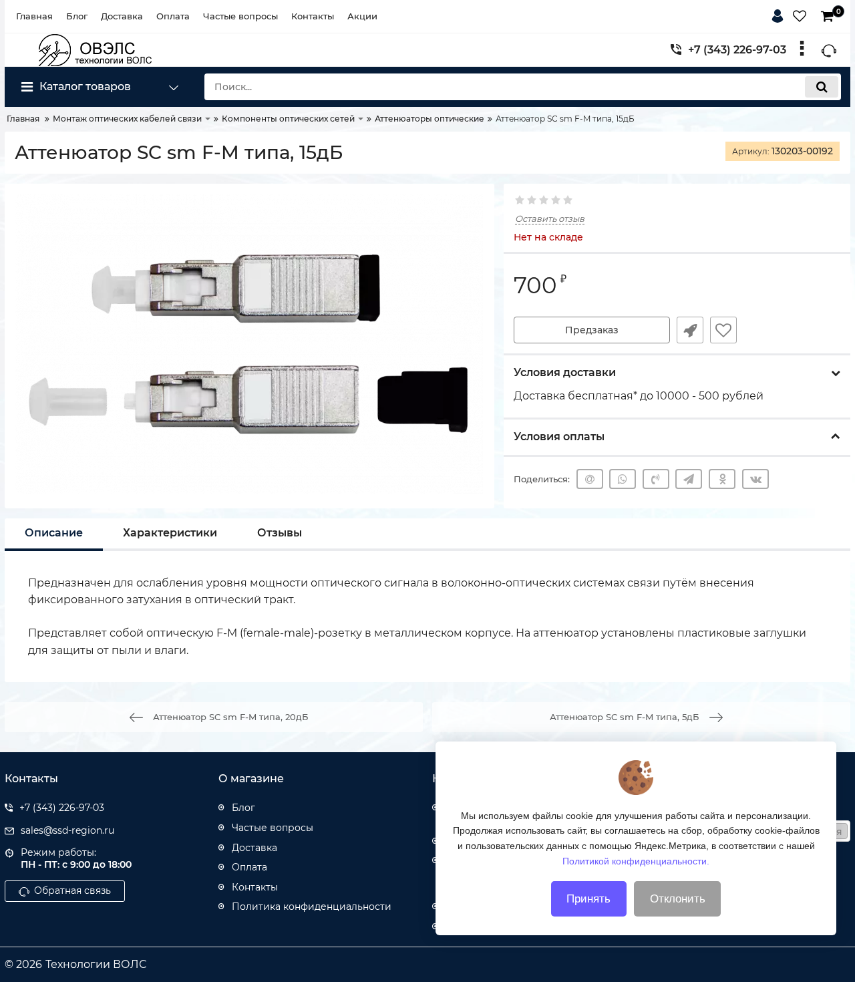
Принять (588, 898)
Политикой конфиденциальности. (635, 860)
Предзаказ (592, 330)
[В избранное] (723, 330)
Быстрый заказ (690, 330)
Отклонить (677, 898)
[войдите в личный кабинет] (780, 14)
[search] (821, 87)
